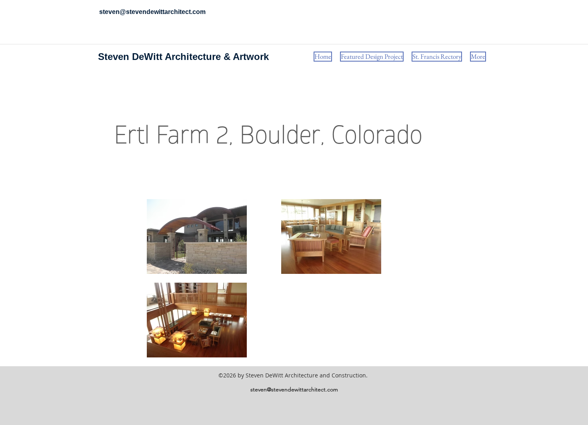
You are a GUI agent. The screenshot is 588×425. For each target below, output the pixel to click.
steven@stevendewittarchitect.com (294, 389)
